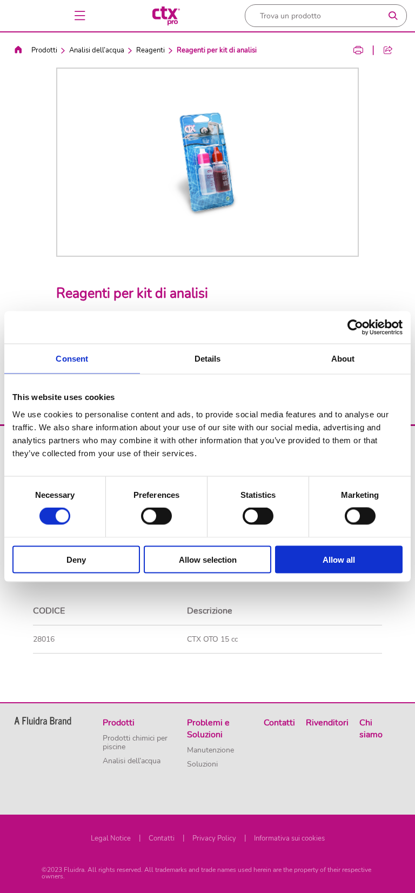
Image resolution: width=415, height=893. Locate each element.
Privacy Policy (214, 838)
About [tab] (343, 358)
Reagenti (150, 50)
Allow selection (208, 559)
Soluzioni (202, 764)
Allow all (339, 559)
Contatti (162, 838)
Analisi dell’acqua (96, 50)
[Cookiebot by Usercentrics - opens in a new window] (355, 327)
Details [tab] (208, 358)
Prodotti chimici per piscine (135, 742)
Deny (76, 559)
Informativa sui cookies (289, 838)
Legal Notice (111, 838)
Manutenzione (210, 750)
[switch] (156, 516)
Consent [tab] (72, 358)
